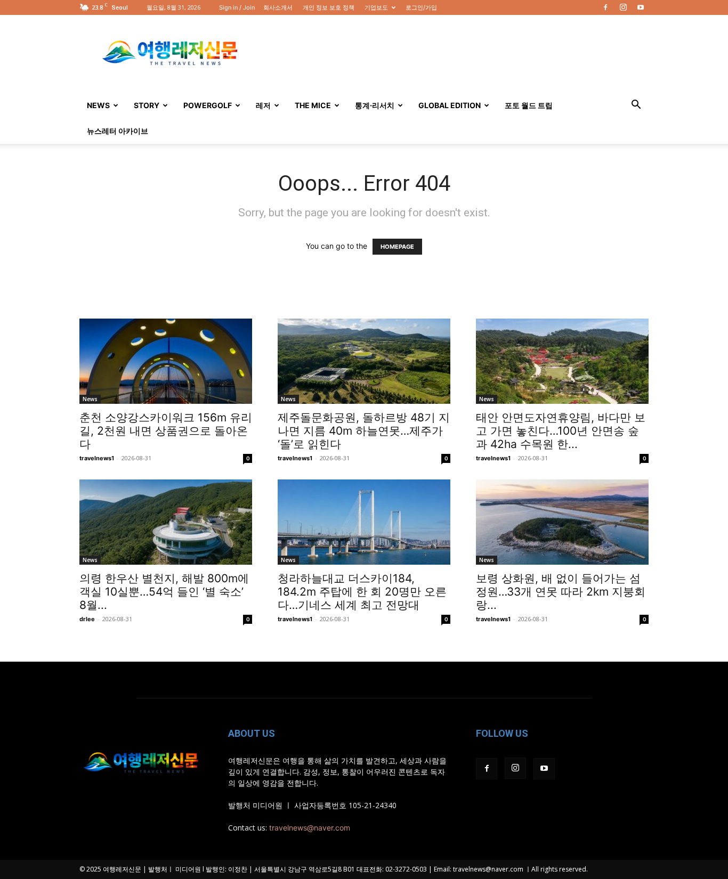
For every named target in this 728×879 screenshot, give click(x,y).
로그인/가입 (421, 7)
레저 (263, 105)
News (98, 105)
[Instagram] (623, 7)
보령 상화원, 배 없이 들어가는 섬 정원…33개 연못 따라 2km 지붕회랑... (560, 592)
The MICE (313, 105)
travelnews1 (96, 458)
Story (146, 105)
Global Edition (449, 105)
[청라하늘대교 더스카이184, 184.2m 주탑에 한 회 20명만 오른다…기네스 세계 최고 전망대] (364, 522)
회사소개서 (278, 7)
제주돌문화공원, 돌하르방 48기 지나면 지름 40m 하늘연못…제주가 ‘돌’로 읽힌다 (364, 431)
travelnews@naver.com (309, 827)
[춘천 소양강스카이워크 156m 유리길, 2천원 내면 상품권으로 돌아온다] (165, 361)
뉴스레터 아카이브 (117, 130)
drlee (87, 619)
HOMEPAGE (397, 246)
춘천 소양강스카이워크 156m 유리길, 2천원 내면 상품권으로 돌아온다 (165, 431)
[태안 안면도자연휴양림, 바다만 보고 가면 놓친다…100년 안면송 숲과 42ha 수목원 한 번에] (562, 361)
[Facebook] (605, 7)
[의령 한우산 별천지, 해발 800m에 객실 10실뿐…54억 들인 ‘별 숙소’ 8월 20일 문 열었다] (165, 522)
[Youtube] (641, 7)
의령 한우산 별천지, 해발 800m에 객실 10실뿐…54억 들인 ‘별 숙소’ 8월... (164, 592)
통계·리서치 (374, 105)
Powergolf (207, 105)
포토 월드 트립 (529, 105)
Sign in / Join (237, 7)
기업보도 (376, 7)
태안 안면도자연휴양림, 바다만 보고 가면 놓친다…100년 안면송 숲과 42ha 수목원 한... (560, 431)
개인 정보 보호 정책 (328, 7)
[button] (636, 105)
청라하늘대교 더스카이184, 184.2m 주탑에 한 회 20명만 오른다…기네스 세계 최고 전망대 (362, 592)
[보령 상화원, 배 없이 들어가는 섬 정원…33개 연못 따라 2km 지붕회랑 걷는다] (562, 522)
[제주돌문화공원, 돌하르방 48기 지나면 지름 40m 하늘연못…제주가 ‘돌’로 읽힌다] (364, 361)
